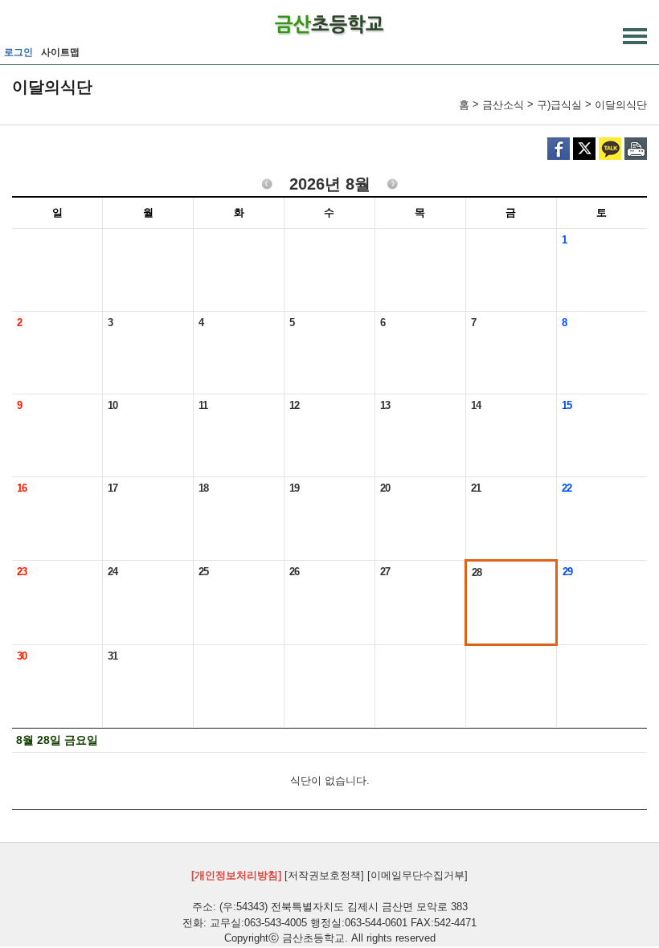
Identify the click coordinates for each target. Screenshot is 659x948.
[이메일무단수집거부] (417, 875)
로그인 (18, 52)
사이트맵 (60, 52)
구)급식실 (559, 105)
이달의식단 (621, 105)
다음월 (393, 185)
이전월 (267, 185)
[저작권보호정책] (324, 875)
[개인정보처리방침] (236, 875)
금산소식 (503, 105)
